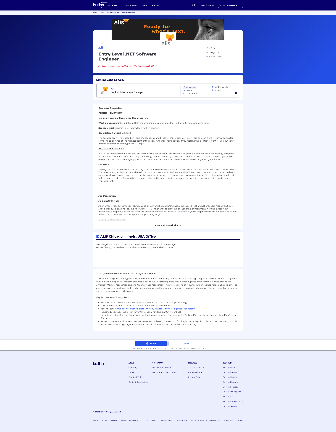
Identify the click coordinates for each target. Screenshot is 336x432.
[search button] (193, 5)
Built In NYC (228, 396)
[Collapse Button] (236, 93)
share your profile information (172, 348)
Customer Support (196, 367)
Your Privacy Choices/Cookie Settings (205, 420)
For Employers (229, 5)
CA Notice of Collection (233, 420)
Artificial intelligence (127, 309)
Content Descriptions (138, 382)
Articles (155, 5)
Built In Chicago (230, 382)
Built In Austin (229, 367)
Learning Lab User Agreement (105, 420)
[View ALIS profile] (168, 29)
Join (203, 5)
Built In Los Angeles (232, 392)
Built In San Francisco (233, 401)
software (168, 309)
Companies (131, 5)
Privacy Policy (166, 420)
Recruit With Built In (161, 367)
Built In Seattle (230, 406)
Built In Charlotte (231, 377)
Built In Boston (230, 372)
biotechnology (146, 309)
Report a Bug (194, 377)
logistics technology (184, 309)
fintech (159, 309)
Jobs (145, 5)
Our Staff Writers (136, 377)
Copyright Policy (150, 420)
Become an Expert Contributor (166, 372)
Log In (211, 5)
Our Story (133, 367)
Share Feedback (195, 372)
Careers (131, 372)
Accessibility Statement (130, 420)
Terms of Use (181, 420)
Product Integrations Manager (127, 92)
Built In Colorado (230, 387)
